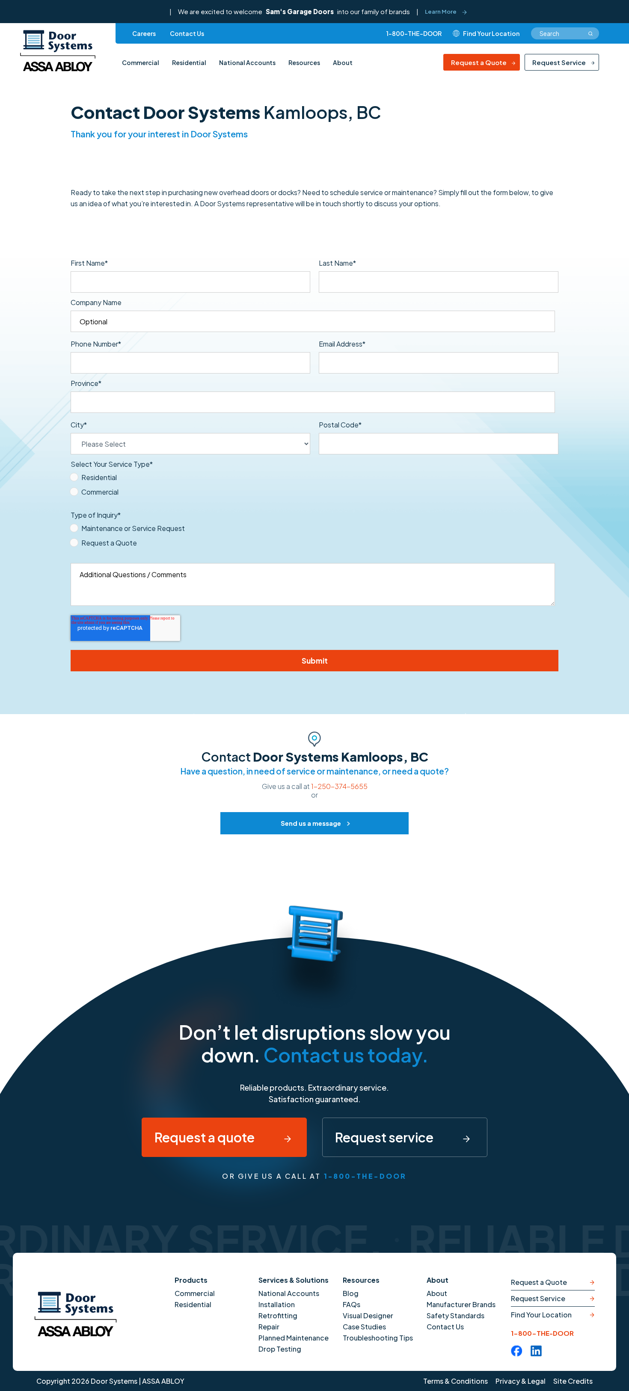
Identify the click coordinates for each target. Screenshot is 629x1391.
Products (191, 1279)
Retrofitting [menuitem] (277, 1315)
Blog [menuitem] (351, 1293)
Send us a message (311, 823)
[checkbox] (313, 486)
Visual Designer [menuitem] (368, 1315)
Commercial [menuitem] (140, 62)
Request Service (559, 62)
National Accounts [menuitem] (247, 62)
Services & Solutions (293, 1279)
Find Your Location (541, 1314)
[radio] (313, 479)
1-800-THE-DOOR (414, 33)
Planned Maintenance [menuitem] (293, 1337)
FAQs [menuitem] (351, 1304)
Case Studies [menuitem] (364, 1326)
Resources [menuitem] (304, 62)
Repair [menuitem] (268, 1326)
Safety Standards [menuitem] (455, 1315)
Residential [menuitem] (189, 62)
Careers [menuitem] (144, 33)
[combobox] (565, 33)
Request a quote (205, 1137)
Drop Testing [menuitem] (279, 1348)
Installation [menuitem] (276, 1304)
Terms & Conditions (455, 1380)
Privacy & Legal (520, 1380)
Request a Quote (479, 62)
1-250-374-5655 (339, 786)
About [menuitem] (343, 62)
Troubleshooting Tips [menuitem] (378, 1337)
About (437, 1279)
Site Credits (573, 1380)
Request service (385, 1137)
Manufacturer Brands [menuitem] (461, 1304)
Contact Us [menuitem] (187, 33)
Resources (361, 1279)
